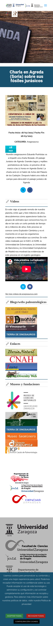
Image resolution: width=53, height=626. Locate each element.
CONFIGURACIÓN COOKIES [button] (26, 621)
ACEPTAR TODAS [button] (14, 616)
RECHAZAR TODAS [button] (36, 616)
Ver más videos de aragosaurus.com (21, 294)
